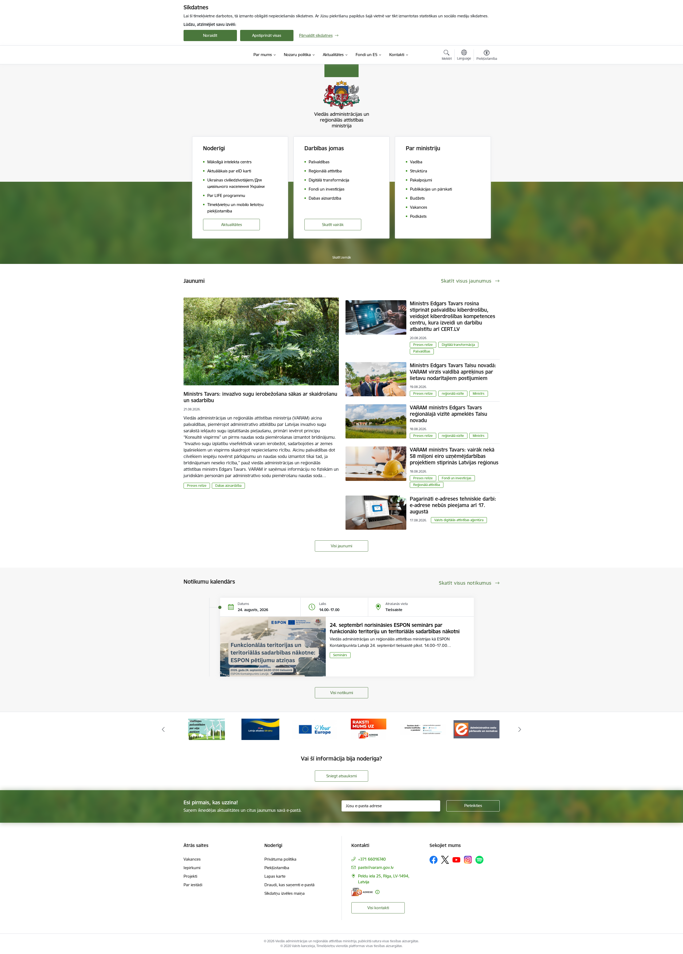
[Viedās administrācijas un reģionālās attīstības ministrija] (217, 55)
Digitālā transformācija (458, 345)
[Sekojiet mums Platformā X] (445, 860)
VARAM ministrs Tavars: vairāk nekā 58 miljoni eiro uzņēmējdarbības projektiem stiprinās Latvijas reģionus (454, 456)
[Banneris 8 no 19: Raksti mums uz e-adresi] (314, 728)
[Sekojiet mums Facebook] (434, 860)
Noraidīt (210, 35)
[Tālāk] (520, 729)
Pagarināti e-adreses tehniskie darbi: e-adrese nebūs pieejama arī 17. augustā (453, 505)
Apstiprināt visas (266, 35)
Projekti (190, 876)
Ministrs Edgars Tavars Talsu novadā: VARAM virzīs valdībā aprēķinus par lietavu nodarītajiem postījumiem (453, 371)
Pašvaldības (421, 351)
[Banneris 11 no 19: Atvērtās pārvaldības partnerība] (476, 728)
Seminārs (340, 655)
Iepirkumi (192, 867)
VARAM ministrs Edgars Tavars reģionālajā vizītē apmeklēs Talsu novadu (448, 413)
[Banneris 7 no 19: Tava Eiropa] (260, 728)
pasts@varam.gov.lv (376, 867)
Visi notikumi (341, 692)
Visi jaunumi (341, 545)
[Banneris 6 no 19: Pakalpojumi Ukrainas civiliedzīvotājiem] (206, 728)
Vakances (192, 859)
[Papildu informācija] (377, 892)
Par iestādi (193, 884)
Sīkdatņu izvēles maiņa (284, 893)
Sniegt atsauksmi (341, 775)
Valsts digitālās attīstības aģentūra (458, 520)
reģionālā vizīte (453, 393)
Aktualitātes (231, 224)
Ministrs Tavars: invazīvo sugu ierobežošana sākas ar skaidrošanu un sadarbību (260, 397)
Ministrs (479, 393)
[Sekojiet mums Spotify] (479, 860)
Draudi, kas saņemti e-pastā (289, 884)
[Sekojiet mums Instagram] (468, 860)
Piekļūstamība (276, 867)
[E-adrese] (362, 892)
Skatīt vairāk (333, 224)
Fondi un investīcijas (456, 478)
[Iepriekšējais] (163, 729)
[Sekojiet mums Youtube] (456, 859)
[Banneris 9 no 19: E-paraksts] (369, 728)
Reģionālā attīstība (426, 485)
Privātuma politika (280, 859)
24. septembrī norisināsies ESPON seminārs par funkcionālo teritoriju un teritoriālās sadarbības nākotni (395, 628)
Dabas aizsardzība (228, 486)
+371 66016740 (372, 859)
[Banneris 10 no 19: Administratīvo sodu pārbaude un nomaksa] (423, 728)
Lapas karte (274, 876)
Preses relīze (197, 486)
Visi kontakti (378, 907)
